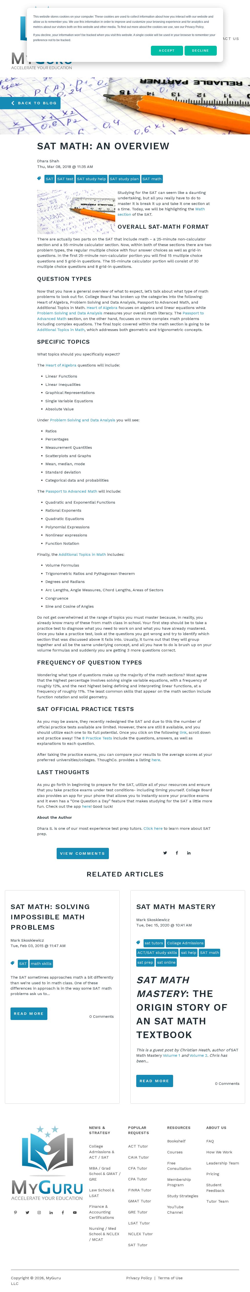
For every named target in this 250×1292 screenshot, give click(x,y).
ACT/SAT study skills (157, 952)
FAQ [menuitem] (210, 1141)
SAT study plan (124, 179)
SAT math (152, 179)
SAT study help (91, 179)
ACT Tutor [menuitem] (138, 1146)
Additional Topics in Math (60, 329)
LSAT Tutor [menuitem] (139, 1223)
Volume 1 (171, 1055)
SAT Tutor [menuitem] (137, 1245)
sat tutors (154, 943)
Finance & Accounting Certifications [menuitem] (101, 1212)
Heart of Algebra (102, 307)
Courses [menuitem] (175, 1152)
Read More (29, 1013)
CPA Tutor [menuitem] (137, 1179)
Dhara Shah (48, 161)
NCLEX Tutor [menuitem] (140, 1234)
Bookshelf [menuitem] (176, 1141)
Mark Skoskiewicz (27, 940)
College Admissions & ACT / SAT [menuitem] (101, 1152)
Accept (167, 50)
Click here (153, 828)
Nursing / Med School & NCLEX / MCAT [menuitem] (104, 1234)
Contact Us (224, 38)
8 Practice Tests (97, 738)
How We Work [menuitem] (219, 1152)
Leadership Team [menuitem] (222, 1163)
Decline (200, 50)
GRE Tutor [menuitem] (137, 1212)
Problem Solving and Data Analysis (69, 313)
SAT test (65, 179)
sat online (166, 962)
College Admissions (185, 943)
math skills (41, 963)
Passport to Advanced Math (71, 491)
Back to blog (37, 103)
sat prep (145, 962)
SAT (49, 179)
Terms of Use (170, 1278)
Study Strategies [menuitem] (182, 1196)
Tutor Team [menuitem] (217, 1201)
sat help (188, 952)
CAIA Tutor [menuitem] (138, 1157)
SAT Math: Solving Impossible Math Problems (50, 916)
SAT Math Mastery (176, 906)
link (183, 732)
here (156, 760)
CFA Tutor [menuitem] (137, 1168)
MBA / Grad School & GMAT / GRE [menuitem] (105, 1174)
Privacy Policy (139, 1278)
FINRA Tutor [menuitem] (139, 1190)
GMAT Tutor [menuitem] (139, 1201)
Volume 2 (198, 1055)
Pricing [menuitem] (212, 1174)
